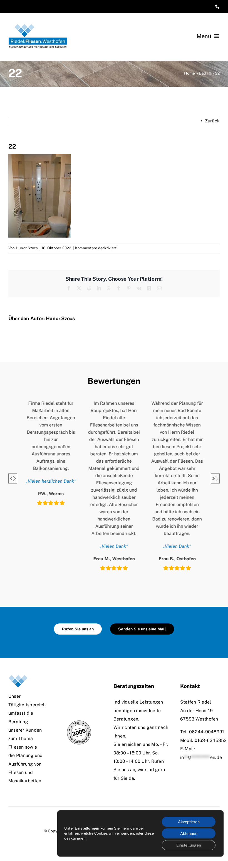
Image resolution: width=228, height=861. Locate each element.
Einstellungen (87, 828)
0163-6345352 (211, 740)
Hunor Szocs (27, 248)
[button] (12, 478)
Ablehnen (188, 833)
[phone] (217, 6)
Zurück (212, 121)
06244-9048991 (206, 731)
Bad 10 (205, 73)
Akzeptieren (189, 822)
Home (189, 73)
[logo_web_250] (37, 26)
